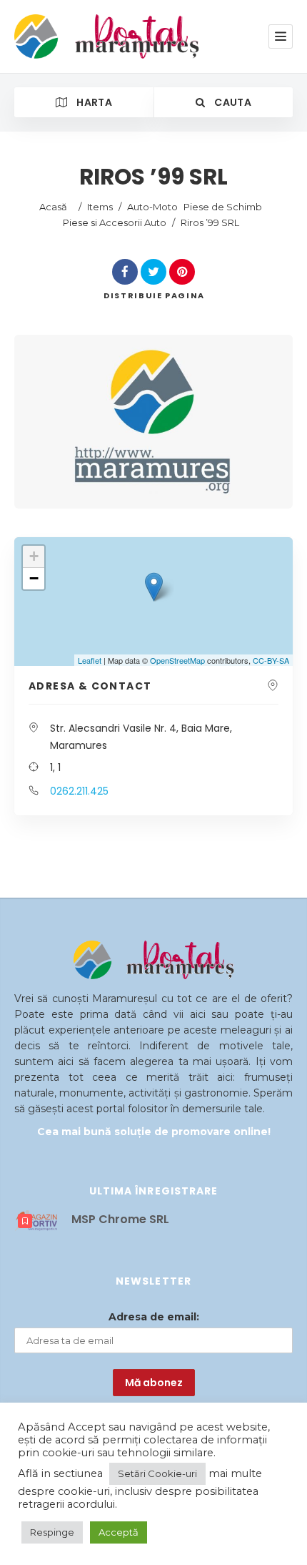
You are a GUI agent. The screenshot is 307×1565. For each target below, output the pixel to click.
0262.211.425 (79, 791)
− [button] (34, 578)
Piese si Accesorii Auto (114, 222)
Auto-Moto (152, 206)
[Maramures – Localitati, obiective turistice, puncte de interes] (80, 36)
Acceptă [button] (119, 1532)
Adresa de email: (154, 1316)
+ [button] (34, 556)
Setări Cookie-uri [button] (157, 1473)
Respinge (52, 1532)
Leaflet (89, 660)
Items (100, 206)
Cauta (231, 102)
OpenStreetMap (177, 660)
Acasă (53, 206)
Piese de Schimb (222, 206)
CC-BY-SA (271, 660)
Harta (93, 102)
